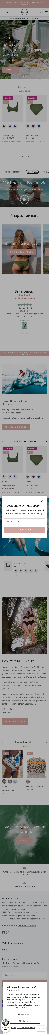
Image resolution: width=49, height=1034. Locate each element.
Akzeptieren (23, 1014)
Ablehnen (23, 1021)
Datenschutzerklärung (17, 1007)
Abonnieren (24, 530)
